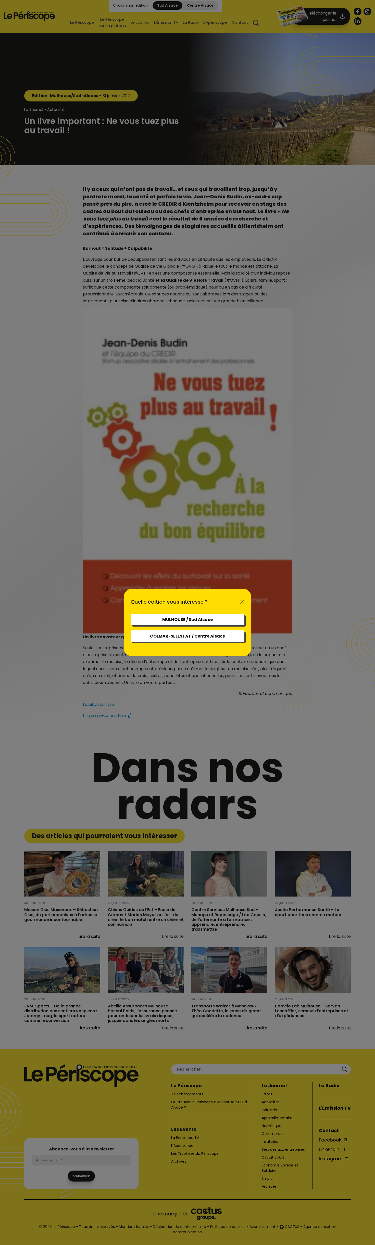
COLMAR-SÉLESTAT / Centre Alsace (187, 636)
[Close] (242, 602)
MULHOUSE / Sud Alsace (187, 619)
